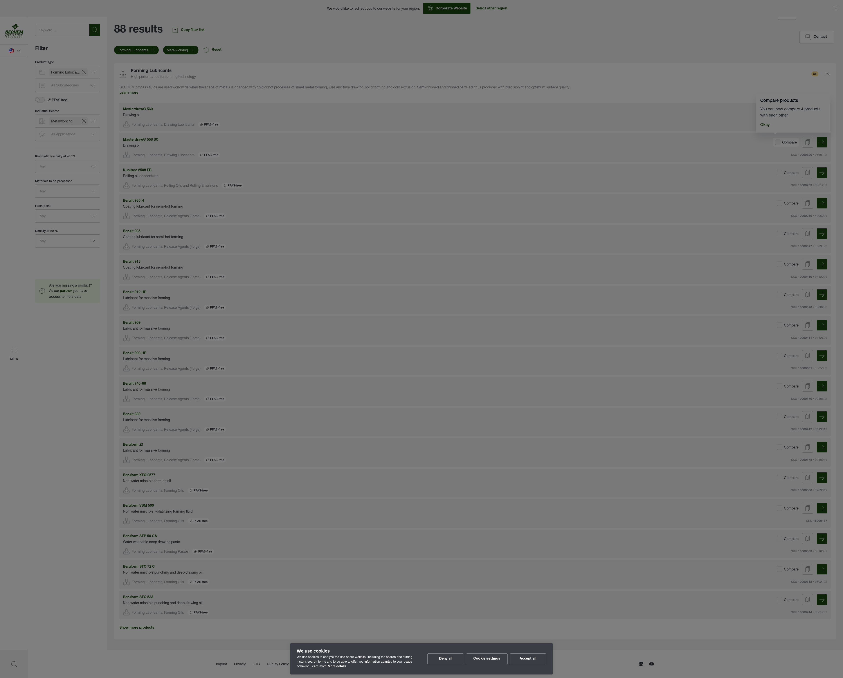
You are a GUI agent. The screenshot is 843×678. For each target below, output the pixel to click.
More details (337, 666)
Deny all (445, 659)
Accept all (528, 659)
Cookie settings (486, 659)
